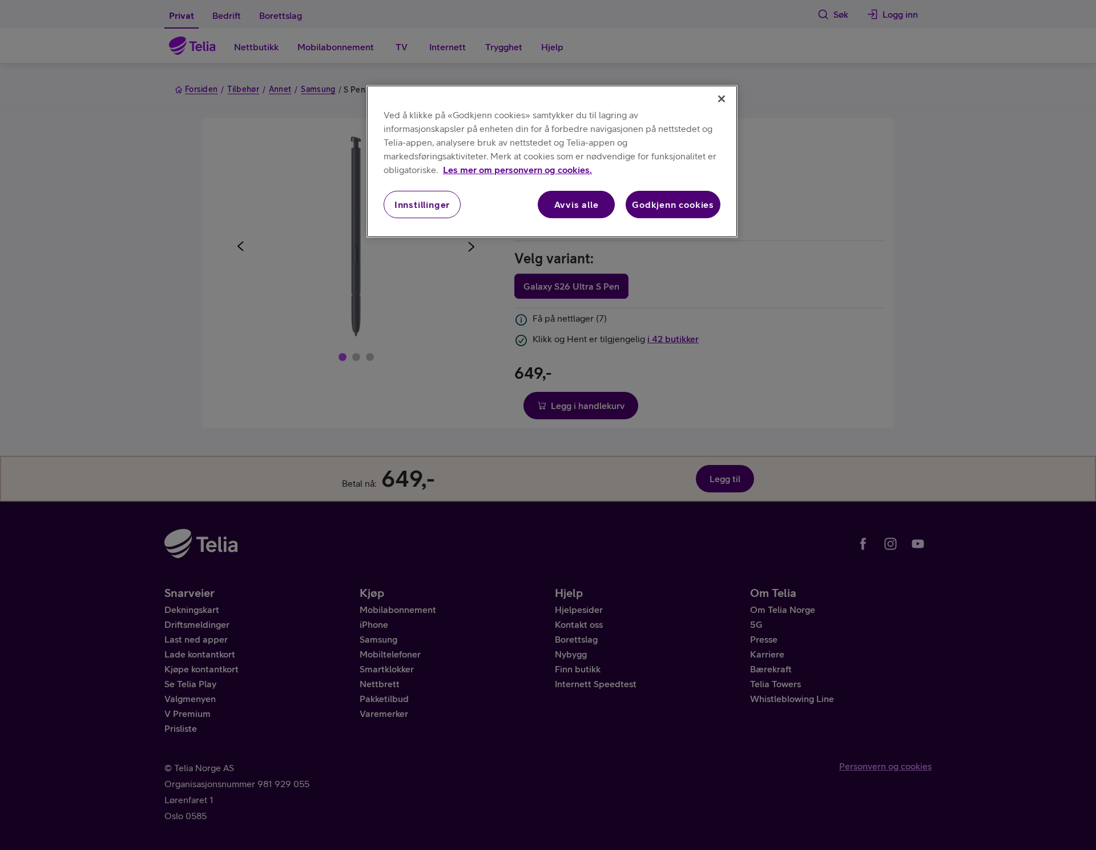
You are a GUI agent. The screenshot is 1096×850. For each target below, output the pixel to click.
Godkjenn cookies (673, 204)
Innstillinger (422, 204)
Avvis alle (576, 204)
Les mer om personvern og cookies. (517, 170)
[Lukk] (721, 98)
